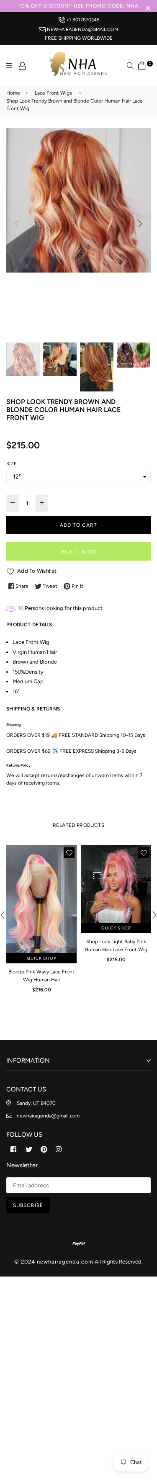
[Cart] (142, 65)
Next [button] (140, 223)
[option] (78, 200)
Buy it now (78, 551)
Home (13, 93)
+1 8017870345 (82, 20)
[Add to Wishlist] (69, 852)
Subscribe (28, 1205)
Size (11, 463)
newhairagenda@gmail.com (82, 29)
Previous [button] (16, 223)
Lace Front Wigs (53, 93)
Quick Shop (42, 958)
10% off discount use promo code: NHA (79, 6)
